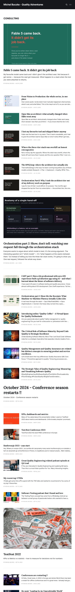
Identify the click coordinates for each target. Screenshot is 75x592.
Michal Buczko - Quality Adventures (23, 4)
